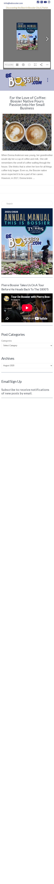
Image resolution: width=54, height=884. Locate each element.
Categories (6, 341)
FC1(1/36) (9, 65)
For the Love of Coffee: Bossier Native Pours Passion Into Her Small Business (27, 103)
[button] (47, 80)
